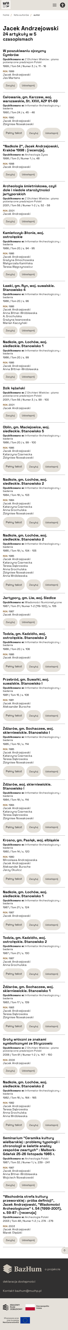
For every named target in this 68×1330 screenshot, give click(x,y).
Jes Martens (11, 78)
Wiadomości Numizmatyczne (43, 602)
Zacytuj (10, 85)
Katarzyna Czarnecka (17, 454)
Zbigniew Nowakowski (18, 124)
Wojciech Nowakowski (18, 1177)
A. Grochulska (12, 316)
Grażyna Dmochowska (18, 260)
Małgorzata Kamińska (18, 263)
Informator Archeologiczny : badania (32, 107)
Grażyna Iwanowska (16, 319)
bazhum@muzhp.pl (28, 1291)
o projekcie (52, 1269)
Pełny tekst (14, 133)
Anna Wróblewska (15, 575)
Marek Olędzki (12, 1232)
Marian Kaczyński (15, 323)
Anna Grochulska (14, 510)
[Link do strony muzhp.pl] (6, 5)
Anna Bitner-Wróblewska (20, 313)
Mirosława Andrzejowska (20, 860)
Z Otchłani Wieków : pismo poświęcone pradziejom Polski (31, 61)
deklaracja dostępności (19, 1281)
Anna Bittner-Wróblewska (20, 369)
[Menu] (55, 5)
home (6, 14)
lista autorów (21, 14)
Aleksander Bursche (16, 706)
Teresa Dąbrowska (15, 565)
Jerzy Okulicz (12, 870)
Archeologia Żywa (36, 154)
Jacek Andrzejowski (16, 74)
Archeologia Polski (37, 1158)
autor (37, 14)
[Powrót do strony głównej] (22, 1269)
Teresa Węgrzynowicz (18, 266)
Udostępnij (28, 85)
